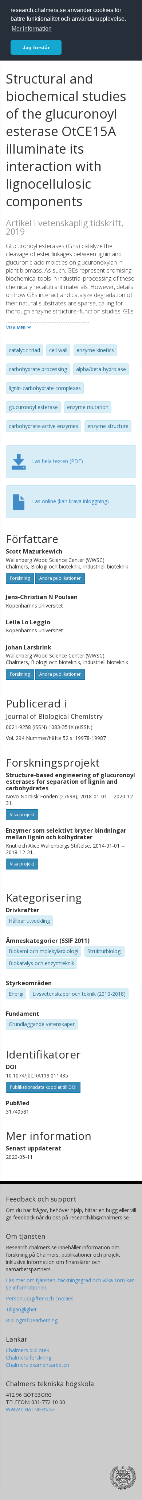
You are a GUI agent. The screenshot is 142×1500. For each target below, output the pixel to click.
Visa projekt (22, 814)
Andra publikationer (60, 578)
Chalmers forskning (28, 1357)
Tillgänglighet (21, 1309)
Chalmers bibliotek (27, 1350)
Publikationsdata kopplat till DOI (43, 1087)
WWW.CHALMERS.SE (30, 1409)
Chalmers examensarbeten (37, 1364)
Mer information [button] (32, 29)
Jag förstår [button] (36, 47)
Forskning (20, 578)
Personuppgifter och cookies (40, 1298)
